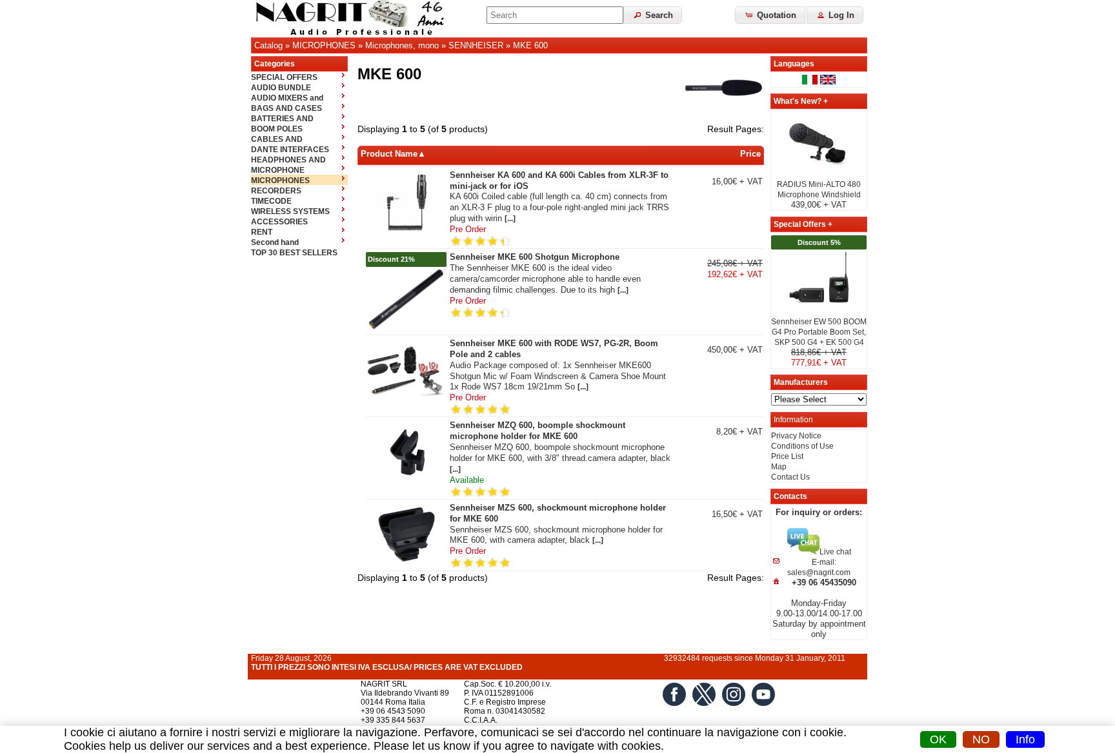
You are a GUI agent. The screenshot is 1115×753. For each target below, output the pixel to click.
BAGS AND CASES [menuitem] (286, 108)
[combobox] (555, 15)
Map (779, 466)
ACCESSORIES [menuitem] (279, 221)
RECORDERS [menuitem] (276, 190)
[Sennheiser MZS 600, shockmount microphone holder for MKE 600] (406, 564)
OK (938, 739)
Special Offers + (803, 224)
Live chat (835, 551)
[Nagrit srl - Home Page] (354, 18)
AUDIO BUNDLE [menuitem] (281, 87)
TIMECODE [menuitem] (271, 201)
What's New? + (801, 101)
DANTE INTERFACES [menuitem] (290, 149)
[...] (510, 218)
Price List (787, 456)
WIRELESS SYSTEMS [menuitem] (290, 211)
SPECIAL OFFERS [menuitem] (284, 77)
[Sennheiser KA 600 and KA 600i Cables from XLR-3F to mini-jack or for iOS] (406, 232)
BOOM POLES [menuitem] (277, 128)
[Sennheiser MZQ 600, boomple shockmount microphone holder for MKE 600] (406, 482)
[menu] (299, 164)
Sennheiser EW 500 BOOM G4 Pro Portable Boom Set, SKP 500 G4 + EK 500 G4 (819, 332)
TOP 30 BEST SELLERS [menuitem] (294, 252)
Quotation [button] (775, 15)
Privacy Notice (796, 435)
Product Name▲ (393, 154)
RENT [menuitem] (261, 232)
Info (1025, 739)
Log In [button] (840, 15)
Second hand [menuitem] (275, 242)
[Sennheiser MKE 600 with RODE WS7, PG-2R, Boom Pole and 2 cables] (406, 400)
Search (658, 15)
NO (981, 739)
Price (750, 154)
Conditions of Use (802, 446)
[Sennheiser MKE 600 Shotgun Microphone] (406, 328)
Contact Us (790, 477)
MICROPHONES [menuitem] (280, 180)
